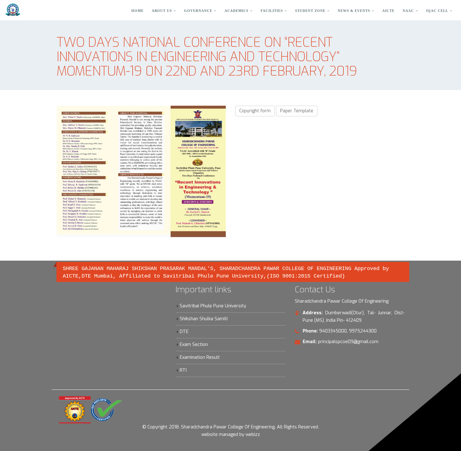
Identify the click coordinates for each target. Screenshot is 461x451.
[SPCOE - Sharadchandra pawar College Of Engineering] (13, 10)
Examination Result (200, 357)
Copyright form (255, 111)
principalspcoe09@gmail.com (348, 342)
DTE (184, 332)
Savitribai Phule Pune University (213, 306)
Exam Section (194, 345)
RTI (183, 370)
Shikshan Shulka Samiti (204, 319)
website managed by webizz (230, 435)
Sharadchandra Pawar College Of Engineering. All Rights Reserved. (250, 427)
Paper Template (296, 111)
